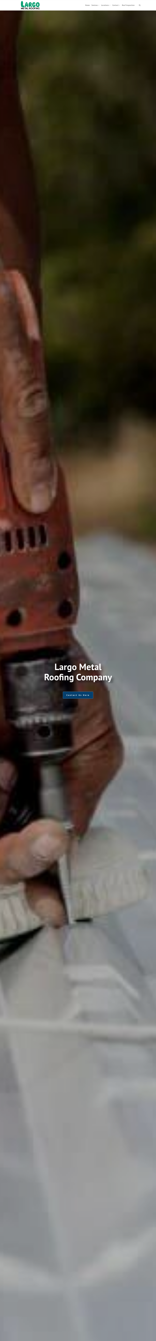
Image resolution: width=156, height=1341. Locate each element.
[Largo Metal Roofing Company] (30, 5)
